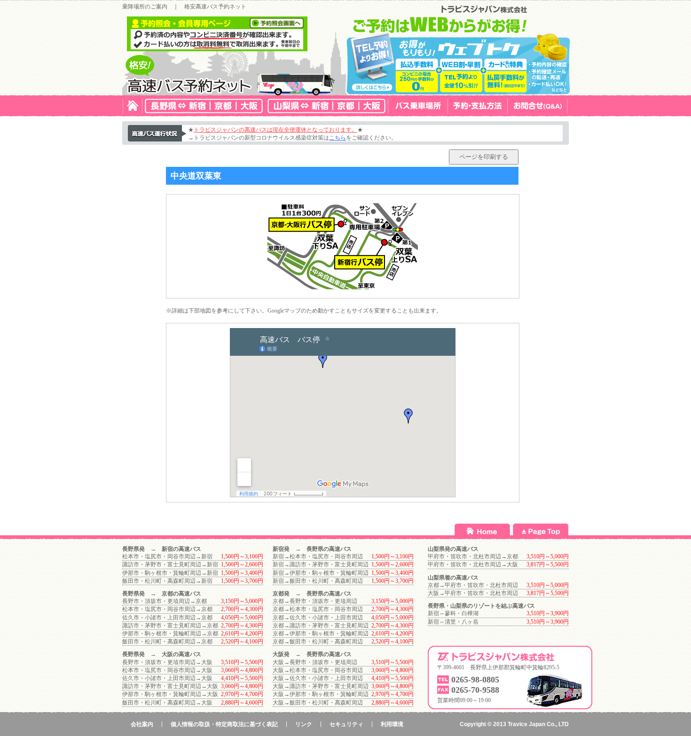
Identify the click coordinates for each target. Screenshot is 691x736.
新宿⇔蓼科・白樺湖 (453, 613)
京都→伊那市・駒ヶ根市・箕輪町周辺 (321, 633)
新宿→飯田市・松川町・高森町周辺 (318, 581)
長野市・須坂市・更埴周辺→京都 (164, 601)
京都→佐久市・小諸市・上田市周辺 (318, 617)
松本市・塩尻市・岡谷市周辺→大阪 (167, 670)
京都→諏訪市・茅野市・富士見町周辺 (321, 625)
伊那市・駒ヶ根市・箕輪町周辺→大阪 (170, 694)
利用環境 (392, 724)
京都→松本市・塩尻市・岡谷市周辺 (318, 609)
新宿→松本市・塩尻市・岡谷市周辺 (318, 556)
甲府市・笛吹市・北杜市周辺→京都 (473, 556)
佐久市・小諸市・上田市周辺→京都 (167, 617)
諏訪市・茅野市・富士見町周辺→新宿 (170, 564)
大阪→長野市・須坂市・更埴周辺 (315, 662)
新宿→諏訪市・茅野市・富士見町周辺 (321, 564)
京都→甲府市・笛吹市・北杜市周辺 (473, 585)
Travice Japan (526, 724)
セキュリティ (346, 724)
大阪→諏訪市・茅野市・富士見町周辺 (321, 686)
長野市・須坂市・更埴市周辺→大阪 (167, 662)
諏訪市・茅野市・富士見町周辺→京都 (170, 625)
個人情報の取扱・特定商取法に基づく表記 (224, 724)
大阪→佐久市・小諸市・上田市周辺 (318, 678)
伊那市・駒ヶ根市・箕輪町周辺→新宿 (170, 573)
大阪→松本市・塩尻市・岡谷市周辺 (318, 670)
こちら (337, 137)
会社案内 (142, 724)
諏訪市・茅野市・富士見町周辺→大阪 (170, 686)
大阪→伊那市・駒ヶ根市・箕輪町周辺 (321, 694)
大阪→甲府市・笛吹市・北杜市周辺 (473, 593)
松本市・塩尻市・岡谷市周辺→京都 (167, 609)
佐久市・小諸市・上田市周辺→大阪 (167, 678)
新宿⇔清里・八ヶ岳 (453, 622)
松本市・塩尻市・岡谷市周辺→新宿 (167, 556)
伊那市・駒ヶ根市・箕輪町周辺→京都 (170, 633)
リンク (303, 724)
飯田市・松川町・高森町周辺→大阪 (167, 702)
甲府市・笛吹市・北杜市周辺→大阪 (473, 564)
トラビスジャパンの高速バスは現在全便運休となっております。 (275, 129)
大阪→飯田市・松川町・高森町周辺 (318, 702)
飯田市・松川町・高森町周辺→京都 (167, 641)
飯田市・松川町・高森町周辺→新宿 (167, 581)
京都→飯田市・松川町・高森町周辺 (318, 641)
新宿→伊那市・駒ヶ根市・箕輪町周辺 (321, 573)
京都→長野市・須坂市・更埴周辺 (315, 601)
